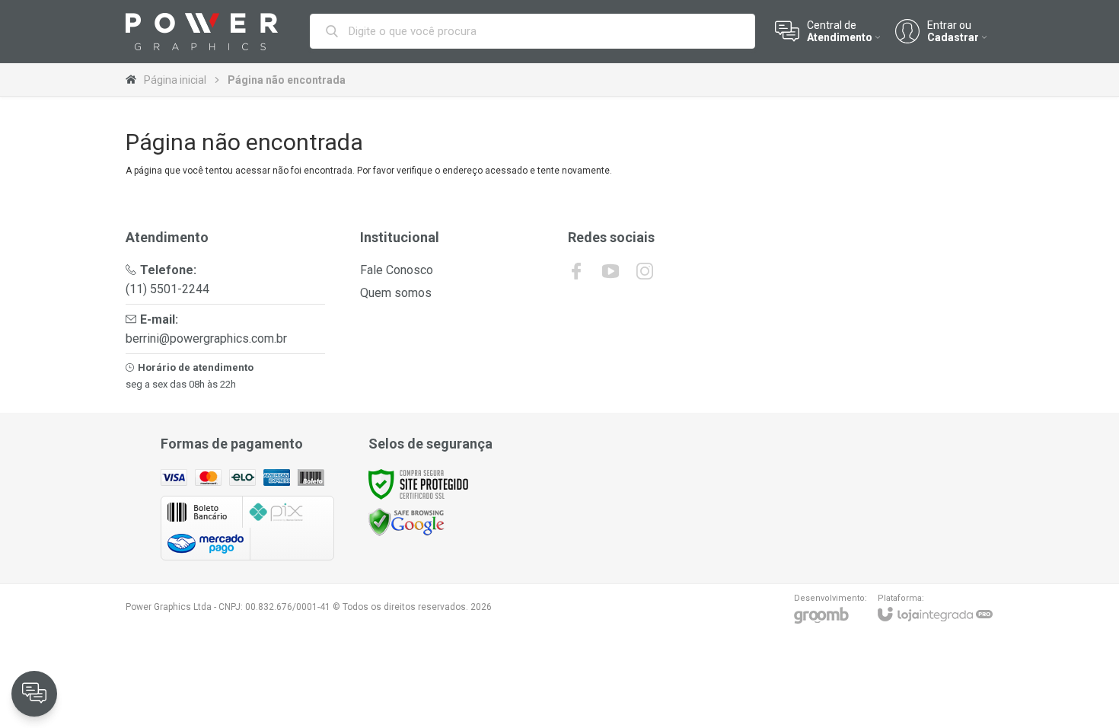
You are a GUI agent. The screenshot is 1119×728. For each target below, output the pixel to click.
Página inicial (175, 80)
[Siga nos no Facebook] (576, 271)
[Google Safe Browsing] (406, 521)
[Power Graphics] (202, 31)
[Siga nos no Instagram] (644, 271)
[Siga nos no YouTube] (610, 271)
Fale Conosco (396, 270)
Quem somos (396, 293)
